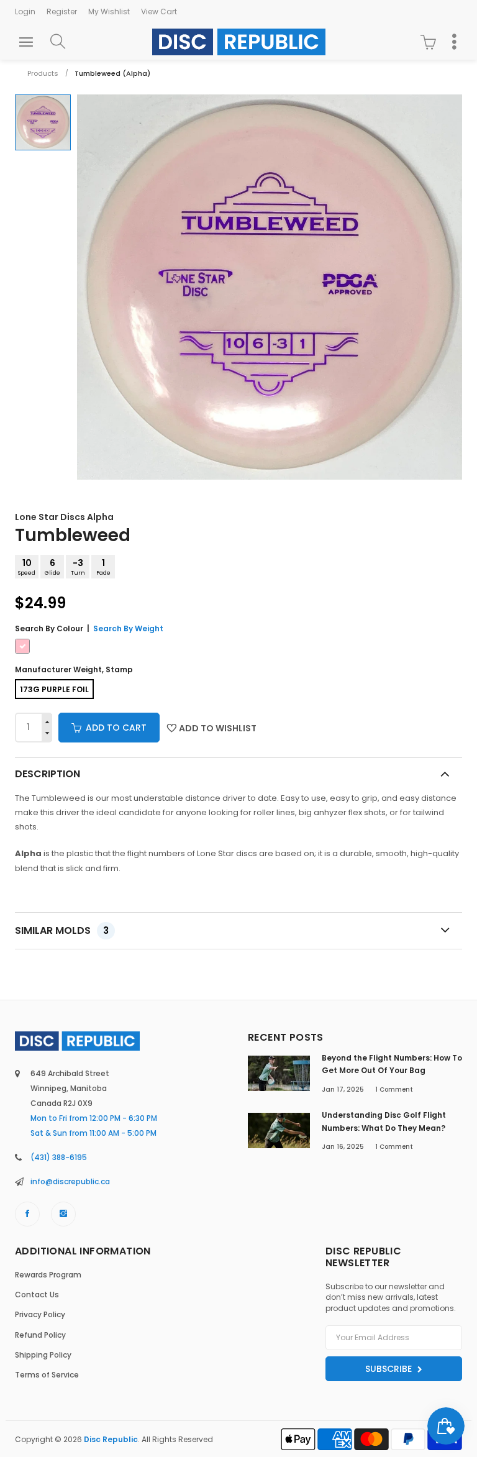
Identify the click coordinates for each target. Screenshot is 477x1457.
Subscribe (389, 1369)
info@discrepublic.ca (70, 1181)
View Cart (159, 11)
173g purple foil (54, 689)
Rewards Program (48, 1274)
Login (25, 11)
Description (47, 774)
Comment (394, 1089)
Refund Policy (40, 1335)
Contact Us (37, 1294)
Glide (52, 567)
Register (62, 11)
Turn (78, 567)
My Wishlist (109, 11)
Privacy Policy (40, 1314)
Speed (26, 567)
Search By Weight (128, 628)
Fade (103, 567)
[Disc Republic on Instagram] (63, 1214)
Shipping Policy (43, 1355)
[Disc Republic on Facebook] (27, 1214)
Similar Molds (62, 930)
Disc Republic (111, 1439)
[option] (43, 122)
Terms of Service (47, 1374)
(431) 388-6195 (58, 1157)
